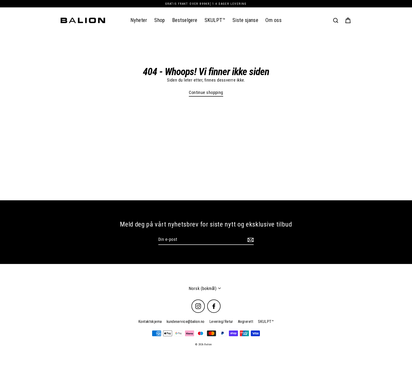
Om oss (273, 20)
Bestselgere (184, 20)
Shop (159, 20)
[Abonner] (250, 239)
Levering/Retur (221, 321)
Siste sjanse (245, 20)
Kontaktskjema (150, 321)
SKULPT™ (215, 20)
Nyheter (138, 20)
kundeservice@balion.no (186, 321)
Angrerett (245, 321)
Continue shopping (206, 92)
